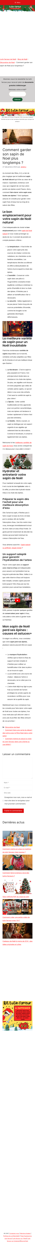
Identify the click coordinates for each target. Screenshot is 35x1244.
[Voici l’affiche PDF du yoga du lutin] (17, 886)
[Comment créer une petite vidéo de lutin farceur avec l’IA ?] (17, 907)
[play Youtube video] (17, 600)
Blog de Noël (22, 59)
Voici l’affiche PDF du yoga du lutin (16, 897)
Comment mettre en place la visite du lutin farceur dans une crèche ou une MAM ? (17, 741)
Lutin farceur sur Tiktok (20, 1238)
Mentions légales (25, 1233)
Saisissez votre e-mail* (17, 89)
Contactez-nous (14, 1233)
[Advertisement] (17, 38)
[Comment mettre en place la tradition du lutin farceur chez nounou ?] (17, 839)
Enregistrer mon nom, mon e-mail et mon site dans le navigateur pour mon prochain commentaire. (18, 800)
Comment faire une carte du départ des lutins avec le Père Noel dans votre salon (17, 733)
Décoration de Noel (7, 62)
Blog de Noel (24, 1241)
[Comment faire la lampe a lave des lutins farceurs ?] (17, 863)
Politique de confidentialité (11, 1236)
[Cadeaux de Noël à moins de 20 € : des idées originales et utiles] (17, 931)
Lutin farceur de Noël (8, 59)
